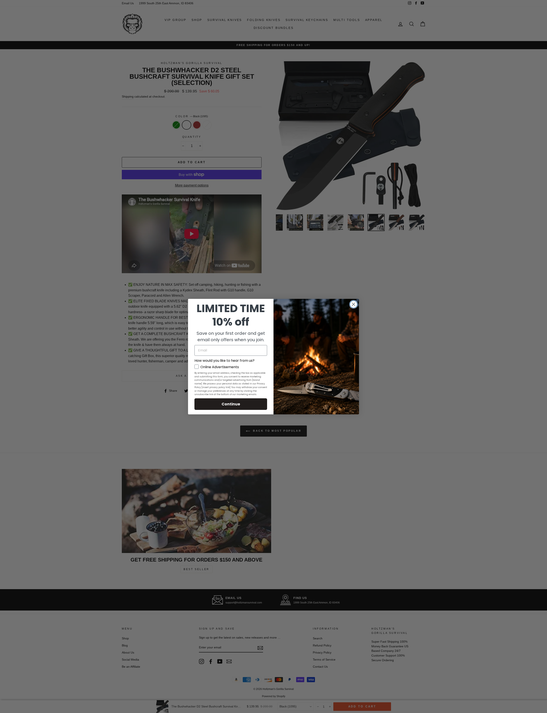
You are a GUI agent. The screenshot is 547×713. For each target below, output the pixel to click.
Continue (231, 404)
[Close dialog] (353, 304)
